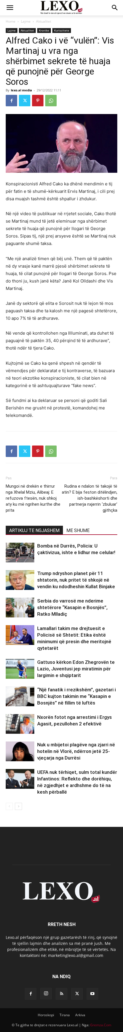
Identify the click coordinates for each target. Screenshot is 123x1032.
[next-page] (18, 806)
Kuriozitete (61, 30)
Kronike (44, 30)
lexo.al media (21, 90)
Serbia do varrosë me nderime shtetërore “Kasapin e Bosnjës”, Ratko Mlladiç (72, 607)
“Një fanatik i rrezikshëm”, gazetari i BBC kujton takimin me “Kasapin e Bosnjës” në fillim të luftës (76, 696)
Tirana (64, 1015)
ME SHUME (78, 530)
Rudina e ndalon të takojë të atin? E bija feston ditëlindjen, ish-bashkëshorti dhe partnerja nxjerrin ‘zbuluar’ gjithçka (89, 498)
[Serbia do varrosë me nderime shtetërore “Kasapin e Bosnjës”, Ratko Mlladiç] (20, 607)
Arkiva (80, 1015)
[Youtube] (92, 994)
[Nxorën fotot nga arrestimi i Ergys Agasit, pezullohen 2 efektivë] (20, 724)
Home (10, 21)
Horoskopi (46, 1015)
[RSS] (61, 994)
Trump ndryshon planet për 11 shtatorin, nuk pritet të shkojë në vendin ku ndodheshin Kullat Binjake (76, 579)
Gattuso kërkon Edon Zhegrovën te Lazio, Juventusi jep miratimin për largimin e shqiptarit (76, 668)
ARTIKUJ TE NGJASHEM (34, 530)
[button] (10, 7)
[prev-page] (9, 806)
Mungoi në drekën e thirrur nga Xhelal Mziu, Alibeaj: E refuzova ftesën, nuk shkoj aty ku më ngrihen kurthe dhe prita (33, 498)
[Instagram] (46, 993)
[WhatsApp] (51, 100)
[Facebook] (11, 100)
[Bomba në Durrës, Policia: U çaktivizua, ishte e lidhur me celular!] (20, 552)
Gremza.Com (100, 1025)
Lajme (26, 21)
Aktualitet (43, 21)
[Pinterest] (37, 100)
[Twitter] (24, 100)
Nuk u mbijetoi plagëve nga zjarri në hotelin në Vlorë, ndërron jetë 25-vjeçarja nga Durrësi (76, 751)
